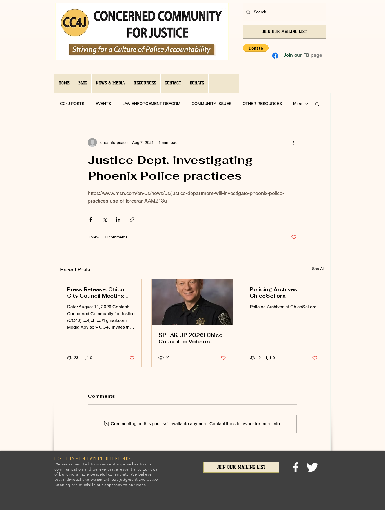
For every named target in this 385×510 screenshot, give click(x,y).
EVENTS (103, 103)
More (297, 103)
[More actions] (293, 142)
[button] (256, 48)
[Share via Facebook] (90, 219)
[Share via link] (132, 219)
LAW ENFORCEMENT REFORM (151, 103)
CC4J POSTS (72, 103)
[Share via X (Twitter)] (104, 219)
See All (318, 268)
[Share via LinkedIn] (118, 219)
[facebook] (295, 467)
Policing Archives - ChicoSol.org (275, 292)
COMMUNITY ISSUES (211, 103)
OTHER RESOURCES (262, 103)
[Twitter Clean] (312, 467)
